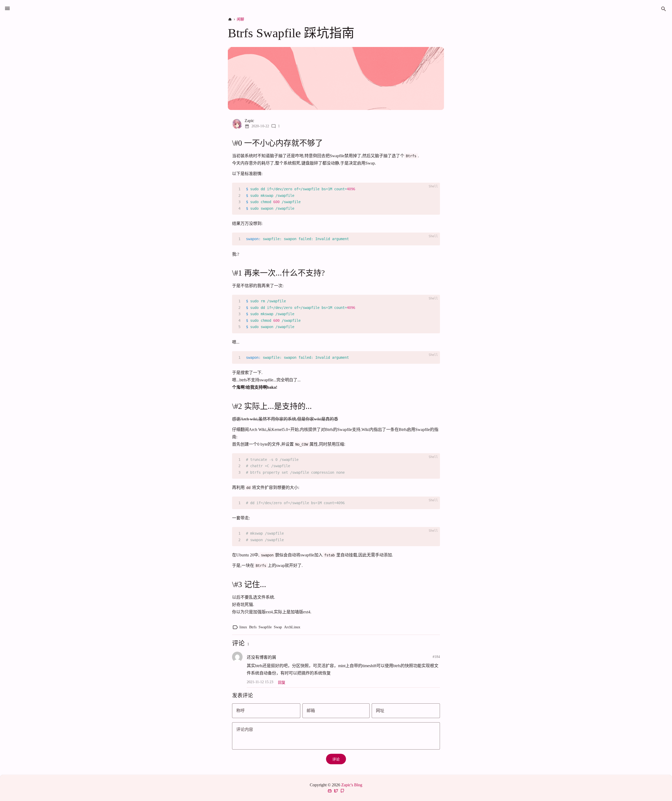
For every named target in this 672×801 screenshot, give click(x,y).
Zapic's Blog (351, 785)
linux (243, 627)
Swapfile (265, 627)
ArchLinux (292, 627)
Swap (278, 627)
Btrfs (252, 627)
